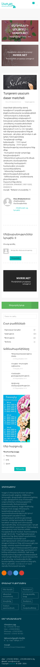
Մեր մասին (7, 589)
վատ (8, 464)
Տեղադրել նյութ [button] (16, 305)
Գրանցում (27, 589)
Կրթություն (30, 102)
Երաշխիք (7, 601)
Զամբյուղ (27, 601)
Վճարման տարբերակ (8, 595)
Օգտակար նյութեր (12, 330)
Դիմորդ (7, 342)
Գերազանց (11, 456)
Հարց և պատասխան (9, 607)
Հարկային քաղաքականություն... (21, 375)
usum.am (12, 664)
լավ (7, 460)
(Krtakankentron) (13, 102)
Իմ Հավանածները (29, 607)
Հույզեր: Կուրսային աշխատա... (19, 365)
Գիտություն (9, 338)
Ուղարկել (15, 258)
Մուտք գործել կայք (29, 595)
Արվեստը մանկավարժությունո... (21, 384)
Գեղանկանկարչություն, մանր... (21, 355)
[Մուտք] (5, 247)
